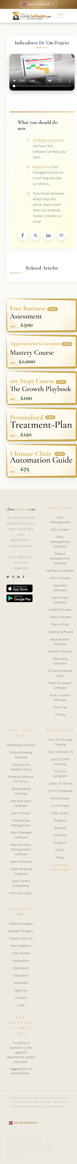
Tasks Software (60, 617)
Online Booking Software (20, 755)
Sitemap (60, 828)
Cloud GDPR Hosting (60, 762)
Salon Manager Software (21, 835)
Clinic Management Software (60, 541)
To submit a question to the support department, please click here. (21, 1052)
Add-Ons (60, 835)
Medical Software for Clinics (20, 779)
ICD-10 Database (60, 791)
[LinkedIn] (18, 577)
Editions (60, 820)
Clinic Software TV (60, 752)
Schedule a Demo (46, 140)
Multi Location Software (59, 697)
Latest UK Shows (59, 783)
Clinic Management (60, 520)
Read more (41, 167)
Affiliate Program (21, 924)
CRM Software (60, 578)
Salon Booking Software (21, 871)
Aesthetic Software (60, 571)
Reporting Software (60, 661)
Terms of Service (23, 1140)
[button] (60, 15)
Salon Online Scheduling (21, 883)
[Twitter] (7, 577)
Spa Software (21, 813)
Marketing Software (21, 745)
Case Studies (20, 953)
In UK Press (60, 806)
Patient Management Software (60, 558)
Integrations (21, 961)
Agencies (21, 990)
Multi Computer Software (60, 685)
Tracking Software (60, 632)
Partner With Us (21, 938)
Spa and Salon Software (20, 803)
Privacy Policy (21, 1148)
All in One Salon (21, 893)
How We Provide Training (59, 742)
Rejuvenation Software (60, 641)
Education (20, 975)
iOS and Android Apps (60, 673)
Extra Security (60, 798)
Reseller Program (20, 931)
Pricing (60, 714)
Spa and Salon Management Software (20, 849)
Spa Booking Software (20, 791)
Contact (21, 998)
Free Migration (20, 946)
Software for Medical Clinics (20, 767)
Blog (59, 857)
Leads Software (60, 609)
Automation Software (60, 600)
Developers (20, 968)
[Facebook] (23, 577)
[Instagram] (13, 577)
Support (60, 843)
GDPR (60, 850)
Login (21, 1005)
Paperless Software (60, 588)
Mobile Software (60, 651)
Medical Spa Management (21, 823)
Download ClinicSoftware (60, 867)
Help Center (60, 813)
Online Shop (60, 624)
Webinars (21, 983)
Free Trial (60, 707)
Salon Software (21, 862)
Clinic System (60, 529)
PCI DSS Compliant (60, 774)
